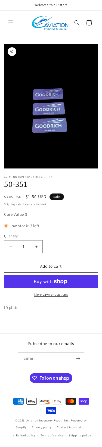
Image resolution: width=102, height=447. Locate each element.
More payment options (51, 294)
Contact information (71, 427)
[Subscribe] (78, 358)
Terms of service (52, 435)
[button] (11, 23)
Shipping (10, 204)
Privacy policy (42, 427)
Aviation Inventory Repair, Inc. (48, 420)
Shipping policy (80, 435)
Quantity (11, 236)
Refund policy (25, 435)
